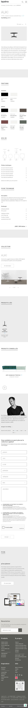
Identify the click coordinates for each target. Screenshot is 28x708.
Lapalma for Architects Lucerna (21, 648)
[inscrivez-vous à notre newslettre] (20, 630)
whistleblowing (18, 660)
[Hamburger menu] (26, 1)
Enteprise (17, 642)
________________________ (5, 651)
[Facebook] (18, 675)
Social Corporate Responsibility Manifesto (20, 657)
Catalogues (3, 669)
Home (2, 680)
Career (16, 672)
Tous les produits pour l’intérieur (5, 646)
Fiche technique (20, 706)
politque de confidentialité (7, 507)
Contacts (16, 669)
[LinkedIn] (22, 675)
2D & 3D (10, 706)
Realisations (3, 667)
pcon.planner (3, 656)
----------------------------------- (5, 670)
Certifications (3, 655)
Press (16, 670)
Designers (17, 650)
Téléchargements (4, 653)
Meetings (3, 675)
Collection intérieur (4, 642)
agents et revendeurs (19, 667)
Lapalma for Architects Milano (20, 645)
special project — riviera (19, 655)
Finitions (3, 706)
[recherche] (22, 2)
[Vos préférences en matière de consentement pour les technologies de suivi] (25, 705)
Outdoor (2, 678)
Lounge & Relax (4, 672)
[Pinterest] (20, 675)
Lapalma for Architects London (20, 647)
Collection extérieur (4, 643)
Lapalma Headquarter (19, 643)
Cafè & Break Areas (4, 677)
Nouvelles (17, 651)
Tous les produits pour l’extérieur (5, 649)
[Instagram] (15, 675)
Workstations (3, 673)
